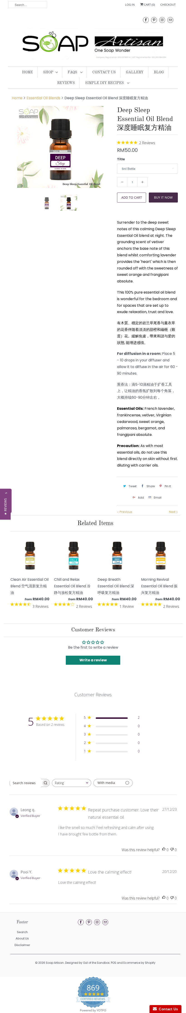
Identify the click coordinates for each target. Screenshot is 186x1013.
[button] (5, 507)
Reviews (66, 83)
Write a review (93, 660)
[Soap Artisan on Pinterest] (154, 20)
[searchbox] (25, 782)
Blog (159, 72)
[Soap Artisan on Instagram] (162, 20)
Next (172, 512)
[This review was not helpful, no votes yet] (172, 850)
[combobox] (71, 783)
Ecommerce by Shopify (139, 963)
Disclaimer (22, 945)
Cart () (149, 4)
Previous (125, 512)
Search (22, 932)
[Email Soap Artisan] (170, 20)
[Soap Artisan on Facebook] (146, 20)
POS (113, 963)
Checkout (168, 4)
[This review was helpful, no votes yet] (163, 850)
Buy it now (163, 197)
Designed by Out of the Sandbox (87, 963)
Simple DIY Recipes (105, 83)
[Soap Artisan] (93, 37)
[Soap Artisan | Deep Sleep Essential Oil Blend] (60, 147)
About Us (22, 938)
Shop (48, 72)
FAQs (73, 72)
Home (27, 72)
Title (121, 159)
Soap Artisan (55, 963)
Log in (130, 4)
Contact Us (104, 72)
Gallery (135, 72)
